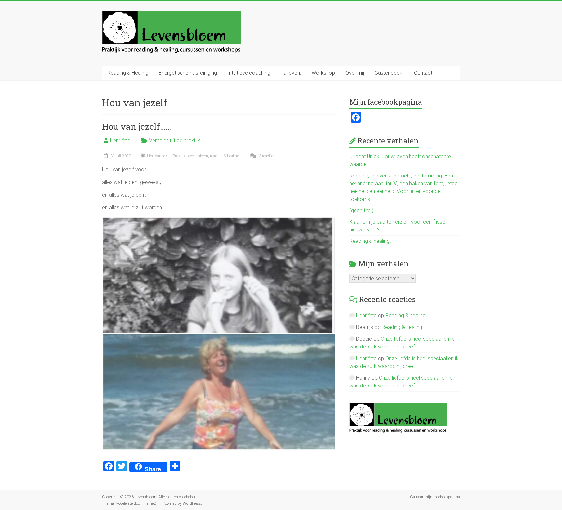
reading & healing (224, 156)
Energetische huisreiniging (188, 73)
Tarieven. (291, 73)
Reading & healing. (370, 241)
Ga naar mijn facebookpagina (435, 497)
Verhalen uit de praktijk (174, 140)
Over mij (354, 73)
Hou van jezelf (159, 156)
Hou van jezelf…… (136, 126)
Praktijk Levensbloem (190, 156)
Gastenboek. (389, 73)
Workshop (323, 73)
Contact (423, 73)
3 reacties (266, 156)
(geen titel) (361, 210)
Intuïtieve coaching (248, 73)
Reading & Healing (127, 73)
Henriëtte (120, 140)
